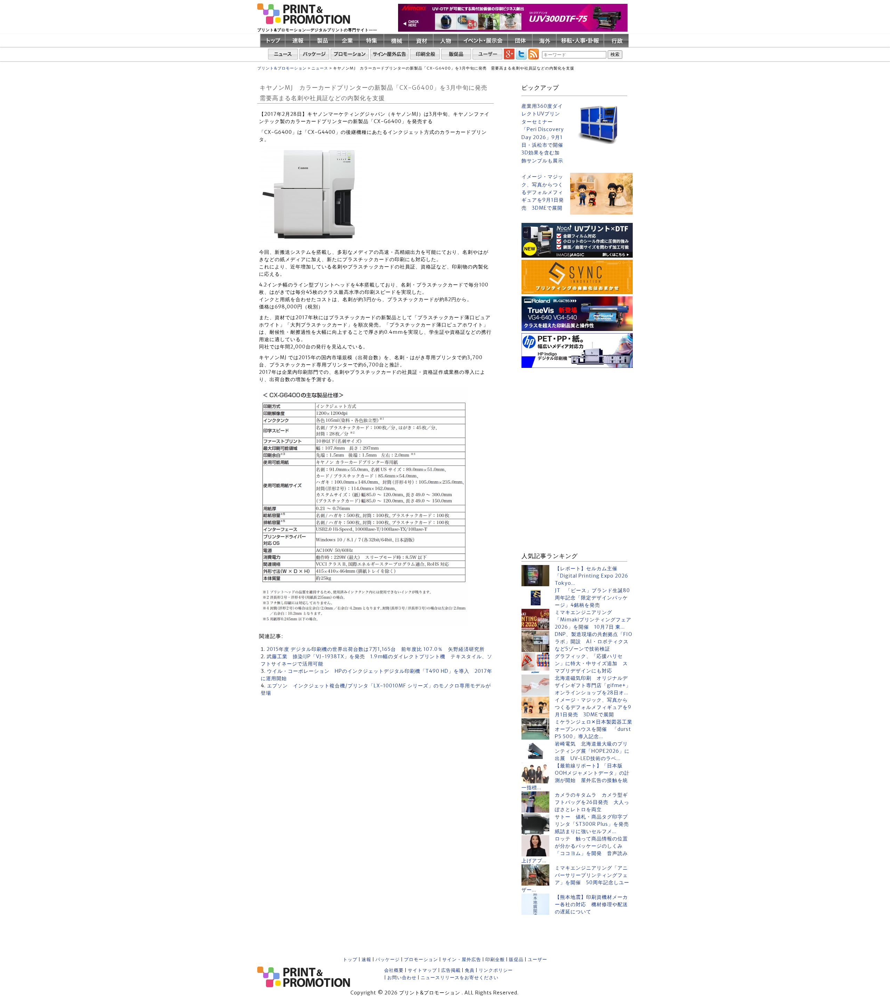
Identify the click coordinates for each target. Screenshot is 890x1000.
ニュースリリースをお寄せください (460, 977)
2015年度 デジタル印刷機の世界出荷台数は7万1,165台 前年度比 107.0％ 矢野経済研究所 (376, 649)
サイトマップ (422, 970)
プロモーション (421, 959)
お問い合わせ (401, 977)
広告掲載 (451, 970)
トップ (350, 959)
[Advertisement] (577, 413)
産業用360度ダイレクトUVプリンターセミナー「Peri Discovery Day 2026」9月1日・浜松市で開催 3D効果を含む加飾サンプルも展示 (543, 133)
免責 (470, 970)
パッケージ (387, 959)
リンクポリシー (496, 970)
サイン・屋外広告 (461, 959)
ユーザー (537, 959)
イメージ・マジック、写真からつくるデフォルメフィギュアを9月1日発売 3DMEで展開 (542, 192)
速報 (366, 959)
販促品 (516, 959)
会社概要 (394, 970)
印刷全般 (495, 959)
